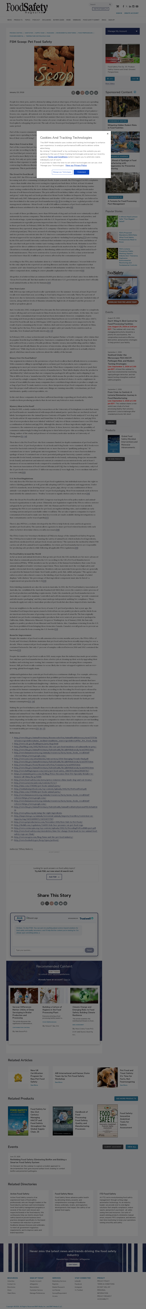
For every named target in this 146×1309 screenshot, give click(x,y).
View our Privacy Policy (76, 165)
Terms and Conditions (58, 157)
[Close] (107, 133)
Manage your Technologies (62, 172)
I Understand (81, 172)
